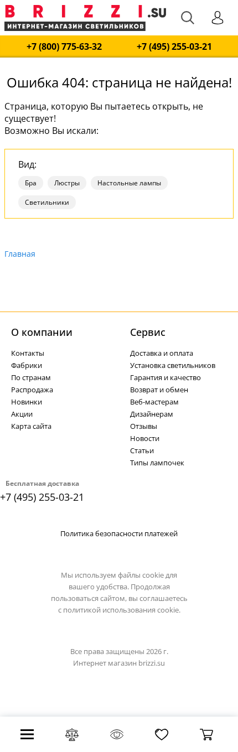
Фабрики (26, 365)
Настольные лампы (129, 183)
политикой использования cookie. (121, 610)
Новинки (26, 402)
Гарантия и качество (165, 377)
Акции (22, 414)
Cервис (147, 332)
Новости (144, 438)
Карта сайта (31, 426)
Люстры (67, 183)
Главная (19, 253)
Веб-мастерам (154, 402)
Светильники (47, 202)
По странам (31, 377)
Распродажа (32, 390)
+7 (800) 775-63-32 (64, 47)
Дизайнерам (151, 414)
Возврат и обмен (159, 390)
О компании (42, 332)
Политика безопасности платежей (119, 533)
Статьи (142, 450)
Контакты (27, 353)
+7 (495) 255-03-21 (174, 47)
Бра (31, 183)
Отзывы (143, 426)
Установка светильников (172, 365)
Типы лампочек (157, 463)
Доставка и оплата (161, 353)
